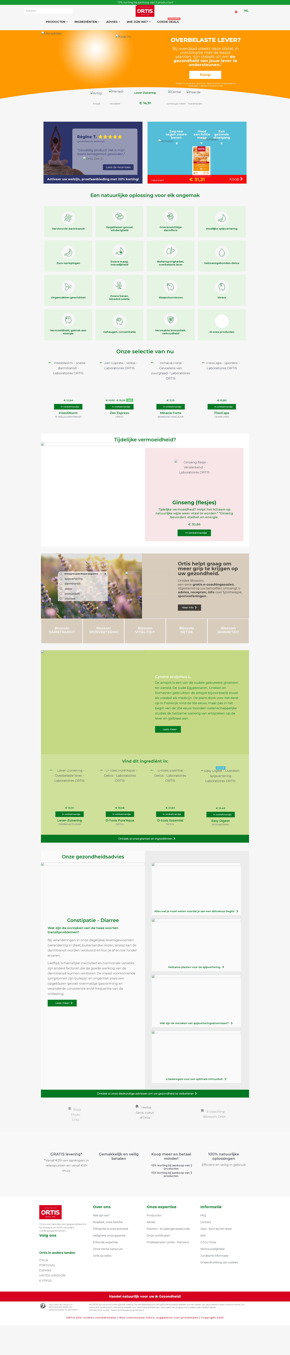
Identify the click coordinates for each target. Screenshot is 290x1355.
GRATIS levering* (66, 1154)
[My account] (240, 11)
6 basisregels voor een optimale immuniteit (195, 1079)
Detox (120, 824)
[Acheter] (176, 135)
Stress (119, 416)
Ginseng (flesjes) (194, 502)
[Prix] (145, 102)
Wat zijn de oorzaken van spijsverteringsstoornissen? (195, 1023)
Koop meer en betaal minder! (171, 1156)
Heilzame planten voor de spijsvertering (195, 967)
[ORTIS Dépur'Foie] (145, 95)
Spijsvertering (220, 824)
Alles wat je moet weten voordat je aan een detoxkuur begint (195, 911)
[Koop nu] (206, 59)
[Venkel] (114, 96)
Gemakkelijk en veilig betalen (119, 1156)
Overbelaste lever (69, 824)
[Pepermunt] (193, 97)
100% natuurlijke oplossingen (223, 1156)
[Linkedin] (59, 1242)
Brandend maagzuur (171, 416)
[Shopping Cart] (235, 10)
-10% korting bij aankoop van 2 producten (171, 1167)
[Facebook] (40, 1242)
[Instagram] (49, 1242)
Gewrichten (221, 416)
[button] (68, 406)
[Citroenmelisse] (173, 97)
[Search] (69, 10)
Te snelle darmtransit (68, 416)
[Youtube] (68, 1242)
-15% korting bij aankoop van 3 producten (171, 1174)
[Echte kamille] (95, 96)
